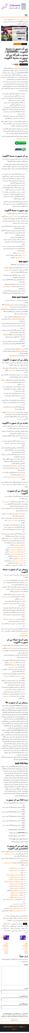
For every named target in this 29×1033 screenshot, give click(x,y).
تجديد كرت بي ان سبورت (17, 560)
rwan (14, 64)
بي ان (23, 255)
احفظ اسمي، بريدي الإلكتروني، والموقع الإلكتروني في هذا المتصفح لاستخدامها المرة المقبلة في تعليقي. (14, 1015)
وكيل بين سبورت (20, 253)
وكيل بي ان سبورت (18, 904)
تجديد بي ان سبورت (18, 556)
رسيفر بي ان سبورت (11, 412)
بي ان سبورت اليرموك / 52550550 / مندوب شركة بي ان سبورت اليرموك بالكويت (5, 947)
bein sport (18, 591)
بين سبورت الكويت (18, 890)
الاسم (26, 988)
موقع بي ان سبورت (18, 886)
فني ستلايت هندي (7, 286)
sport (7, 311)
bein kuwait (12, 355)
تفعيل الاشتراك (18, 513)
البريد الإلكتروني (23, 996)
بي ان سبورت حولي (18, 910)
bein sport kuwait (23, 635)
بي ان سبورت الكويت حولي (13, 874)
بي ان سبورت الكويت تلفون (16, 908)
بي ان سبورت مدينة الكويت (16, 926)
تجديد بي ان (20, 558)
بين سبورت (20, 419)
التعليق (26, 964)
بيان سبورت (14, 920)
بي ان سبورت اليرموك (22, 138)
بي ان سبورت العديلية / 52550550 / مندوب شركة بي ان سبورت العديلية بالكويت (25, 947)
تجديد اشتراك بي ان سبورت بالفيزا (16, 477)
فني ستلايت (19, 192)
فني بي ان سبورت (9, 538)
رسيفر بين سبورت (13, 216)
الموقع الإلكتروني (23, 1004)
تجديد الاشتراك (15, 465)
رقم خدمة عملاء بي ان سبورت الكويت (13, 881)
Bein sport (5, 334)
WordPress (16, 1027)
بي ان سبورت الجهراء (15, 870)
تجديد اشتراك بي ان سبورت (16, 547)
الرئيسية (26, 19)
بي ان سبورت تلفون (20, 257)
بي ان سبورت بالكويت (14, 883)
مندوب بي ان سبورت (16, 930)
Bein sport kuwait (17, 319)
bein (20, 605)
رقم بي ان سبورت (18, 897)
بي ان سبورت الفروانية (22, 858)
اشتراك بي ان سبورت (16, 924)
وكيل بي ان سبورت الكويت (16, 877)
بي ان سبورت (18, 19)
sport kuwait (7, 304)
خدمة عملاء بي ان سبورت (12, 648)
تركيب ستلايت (8, 270)
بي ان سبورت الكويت (10, 853)
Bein (2, 309)
